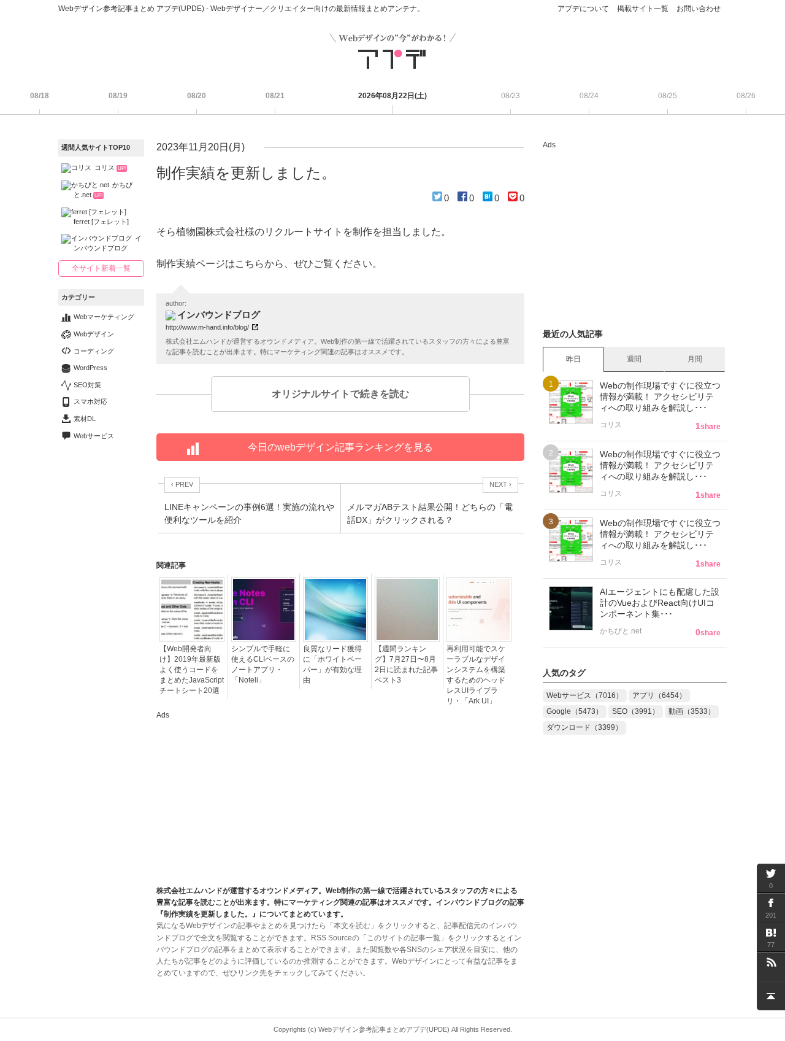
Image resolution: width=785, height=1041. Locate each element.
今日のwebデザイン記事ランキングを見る (340, 447)
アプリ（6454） (659, 695)
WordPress (90, 367)
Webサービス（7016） (584, 695)
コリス (110, 167)
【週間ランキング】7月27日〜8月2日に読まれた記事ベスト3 (406, 664)
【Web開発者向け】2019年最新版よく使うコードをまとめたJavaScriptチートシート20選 (191, 669)
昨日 (573, 359)
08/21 (275, 95)
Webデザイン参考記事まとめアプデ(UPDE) (384, 1029)
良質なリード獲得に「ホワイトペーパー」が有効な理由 (332, 664)
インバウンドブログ (108, 243)
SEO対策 (87, 385)
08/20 (196, 95)
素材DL (85, 418)
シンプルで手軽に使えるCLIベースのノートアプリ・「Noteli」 (262, 664)
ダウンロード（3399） (584, 727)
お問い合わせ (698, 8)
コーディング (94, 351)
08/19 (118, 95)
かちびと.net (103, 189)
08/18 (39, 95)
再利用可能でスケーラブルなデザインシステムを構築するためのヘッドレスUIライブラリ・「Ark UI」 (475, 674)
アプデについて (583, 8)
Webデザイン (94, 334)
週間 (634, 359)
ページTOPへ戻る (771, 995)
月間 (694, 359)
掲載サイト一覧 (642, 8)
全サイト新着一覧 (101, 268)
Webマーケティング (104, 316)
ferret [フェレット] (101, 221)
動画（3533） (691, 711)
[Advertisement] (248, 798)
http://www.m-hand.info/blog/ (207, 327)
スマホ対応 (90, 401)
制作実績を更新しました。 (246, 172)
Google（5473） (574, 711)
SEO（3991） (635, 711)
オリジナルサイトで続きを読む (340, 394)
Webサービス (94, 435)
